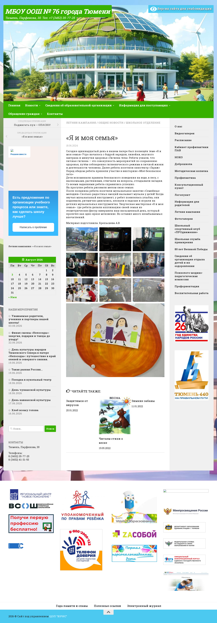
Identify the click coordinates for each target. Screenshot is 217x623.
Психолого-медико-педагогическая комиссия (189, 276)
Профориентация (187, 286)
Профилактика (185, 177)
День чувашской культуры (31, 389)
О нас (178, 126)
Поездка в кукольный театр (31, 379)
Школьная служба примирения (187, 240)
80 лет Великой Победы (191, 249)
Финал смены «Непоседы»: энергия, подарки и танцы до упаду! (29, 336)
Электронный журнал (144, 606)
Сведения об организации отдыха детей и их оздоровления (190, 261)
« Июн (12, 297)
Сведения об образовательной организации (78, 105)
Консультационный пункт (189, 186)
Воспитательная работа (191, 293)
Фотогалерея (184, 218)
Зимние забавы (143, 401)
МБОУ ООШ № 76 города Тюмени (57, 11)
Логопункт (182, 194)
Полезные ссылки (107, 606)
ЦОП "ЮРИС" (58, 616)
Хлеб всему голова (25, 410)
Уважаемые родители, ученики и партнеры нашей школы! (28, 319)
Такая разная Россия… (27, 369)
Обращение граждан (24, 114)
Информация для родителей (187, 203)
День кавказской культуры (31, 400)
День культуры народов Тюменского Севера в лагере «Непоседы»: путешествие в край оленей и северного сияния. (32, 354)
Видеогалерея (184, 133)
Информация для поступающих (143, 105)
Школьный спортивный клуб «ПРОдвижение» (187, 229)
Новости (31, 105)
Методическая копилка (191, 171)
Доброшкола (183, 164)
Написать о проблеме (33, 227)
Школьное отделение (143, 122)
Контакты (55, 114)
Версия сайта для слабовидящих (184, 9)
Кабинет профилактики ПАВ (191, 148)
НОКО (179, 157)
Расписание (183, 140)
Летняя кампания (81, 122)
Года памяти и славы (72, 606)
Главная (14, 105)
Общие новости (110, 122)
